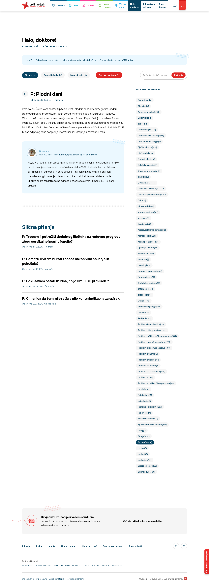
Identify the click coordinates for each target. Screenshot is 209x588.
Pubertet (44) (144, 413)
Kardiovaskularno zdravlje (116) (152, 230)
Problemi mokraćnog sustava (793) (154, 342)
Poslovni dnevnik (43, 565)
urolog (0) (142, 448)
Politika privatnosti (75, 579)
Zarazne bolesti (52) (147, 466)
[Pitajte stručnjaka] (206, 561)
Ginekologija (50, 304)
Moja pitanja (76, 75)
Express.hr (117, 565)
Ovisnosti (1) (143, 312)
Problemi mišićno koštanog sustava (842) (157, 336)
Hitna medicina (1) (146, 206)
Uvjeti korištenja (56, 579)
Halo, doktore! (89, 546)
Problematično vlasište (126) (151, 324)
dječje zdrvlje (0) (145, 153)
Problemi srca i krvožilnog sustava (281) (156, 383)
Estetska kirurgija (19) (147, 165)
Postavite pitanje (107, 75)
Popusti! (95, 565)
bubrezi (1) (142, 124)
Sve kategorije (144, 100)
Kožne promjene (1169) (148, 242)
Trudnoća (58, 100)
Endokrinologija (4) (146, 159)
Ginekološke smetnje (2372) (151, 188)
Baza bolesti (135, 546)
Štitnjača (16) (144, 436)
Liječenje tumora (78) (148, 247)
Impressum (41, 579)
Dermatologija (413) (147, 129)
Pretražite (178, 75)
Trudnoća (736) (145, 442)
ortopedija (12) (144, 295)
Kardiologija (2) (145, 224)
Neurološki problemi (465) (150, 271)
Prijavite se (41, 60)
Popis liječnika (51, 75)
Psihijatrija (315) (145, 395)
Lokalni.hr (65, 565)
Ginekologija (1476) (146, 183)
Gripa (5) (142, 200)
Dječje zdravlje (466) (147, 147)
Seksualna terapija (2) (148, 418)
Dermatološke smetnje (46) (151, 135)
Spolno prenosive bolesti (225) (152, 424)
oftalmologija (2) (145, 289)
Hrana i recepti (68, 546)
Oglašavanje (28, 579)
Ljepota (91, 5)
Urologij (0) (143, 454)
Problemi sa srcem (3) (148, 365)
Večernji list (27, 565)
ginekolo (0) (143, 177)
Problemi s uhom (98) (148, 354)
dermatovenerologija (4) (149, 141)
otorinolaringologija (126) (149, 306)
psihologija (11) (144, 401)
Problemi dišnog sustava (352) (152, 330)
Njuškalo (76, 565)
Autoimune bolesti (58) (148, 112)
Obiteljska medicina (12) (149, 283)
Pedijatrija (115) (144, 318)
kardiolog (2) (143, 218)
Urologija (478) (144, 460)
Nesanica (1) (143, 259)
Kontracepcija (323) (147, 236)
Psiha (75, 5)
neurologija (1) (144, 265)
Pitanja (28, 75)
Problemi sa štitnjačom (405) (151, 371)
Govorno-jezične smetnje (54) (152, 194)
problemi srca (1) (145, 377)
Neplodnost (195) (146, 253)
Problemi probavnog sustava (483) (154, 348)
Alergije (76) (143, 106)
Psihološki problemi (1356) (150, 407)
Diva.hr (56, 565)
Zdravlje (60, 5)
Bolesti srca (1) (144, 118)
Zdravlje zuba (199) (146, 472)
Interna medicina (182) (148, 212)
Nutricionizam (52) (146, 277)
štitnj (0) (142, 430)
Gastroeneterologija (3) (149, 171)
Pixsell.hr (105, 565)
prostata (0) (143, 389)
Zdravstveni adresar (113, 546)
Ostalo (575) (143, 301)
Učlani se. (129, 60)
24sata (85, 565)
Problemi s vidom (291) (148, 360)
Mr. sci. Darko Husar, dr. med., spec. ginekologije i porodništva (68, 154)
